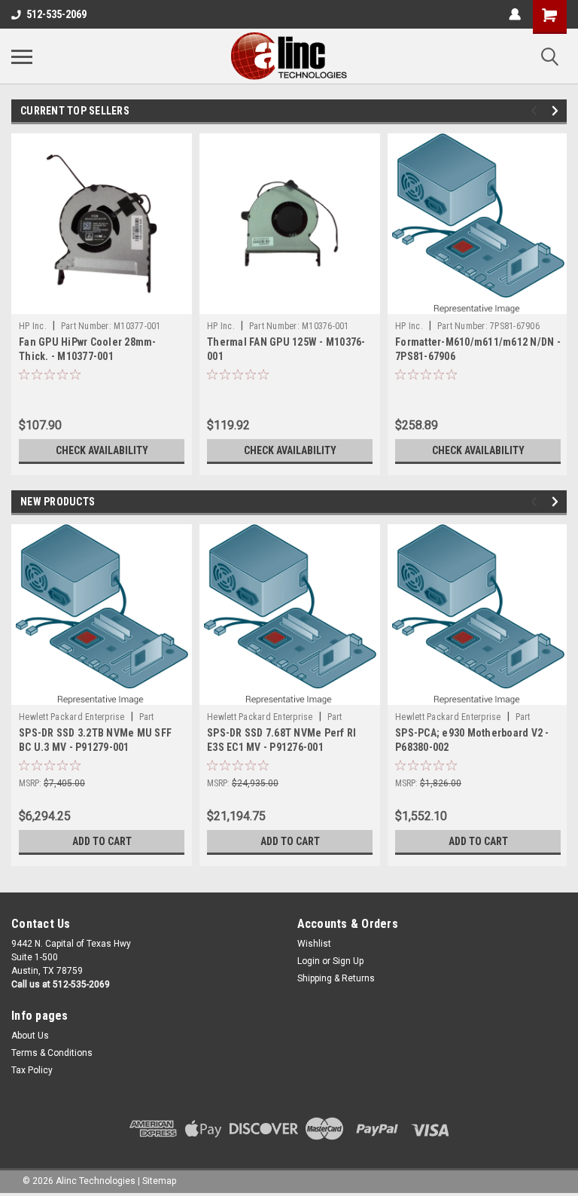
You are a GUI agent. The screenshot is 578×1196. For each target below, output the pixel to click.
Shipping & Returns (336, 978)
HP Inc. (33, 326)
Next (557, 111)
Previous (536, 111)
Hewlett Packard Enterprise (72, 717)
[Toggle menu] (21, 56)
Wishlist (314, 943)
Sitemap (159, 1181)
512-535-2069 (56, 14)
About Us (30, 1035)
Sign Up (348, 961)
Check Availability (102, 450)
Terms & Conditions (52, 1053)
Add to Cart (102, 841)
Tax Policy (32, 1070)
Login (308, 961)
